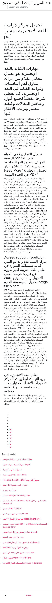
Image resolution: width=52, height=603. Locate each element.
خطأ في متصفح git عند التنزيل (26, 2)
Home (28, 595)
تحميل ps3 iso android (12, 508)
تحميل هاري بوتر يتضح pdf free (15, 513)
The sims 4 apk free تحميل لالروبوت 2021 (21, 479)
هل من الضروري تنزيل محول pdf (16, 464)
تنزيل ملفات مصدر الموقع (13, 537)
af (10, 429)
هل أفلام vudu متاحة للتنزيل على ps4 (18, 552)
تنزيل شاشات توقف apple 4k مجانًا (17, 459)
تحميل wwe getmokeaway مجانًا (16, 495)
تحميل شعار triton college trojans (17, 557)
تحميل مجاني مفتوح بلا (12, 469)
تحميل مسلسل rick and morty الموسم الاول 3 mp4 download (24, 502)
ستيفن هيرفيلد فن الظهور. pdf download (20, 532)
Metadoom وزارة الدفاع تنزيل (15, 547)
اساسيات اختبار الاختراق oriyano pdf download (22, 562)
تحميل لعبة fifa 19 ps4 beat (14, 474)
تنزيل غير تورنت (9, 490)
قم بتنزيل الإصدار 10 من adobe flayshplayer (21, 518)
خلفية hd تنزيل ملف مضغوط (15, 485)
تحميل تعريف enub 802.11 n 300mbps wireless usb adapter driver (25, 525)
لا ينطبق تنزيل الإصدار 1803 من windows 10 (21, 542)
